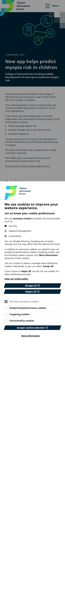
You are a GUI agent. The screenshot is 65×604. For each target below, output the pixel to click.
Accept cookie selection (30, 327)
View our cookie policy (16, 278)
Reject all (31, 291)
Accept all (30, 285)
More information (30, 336)
